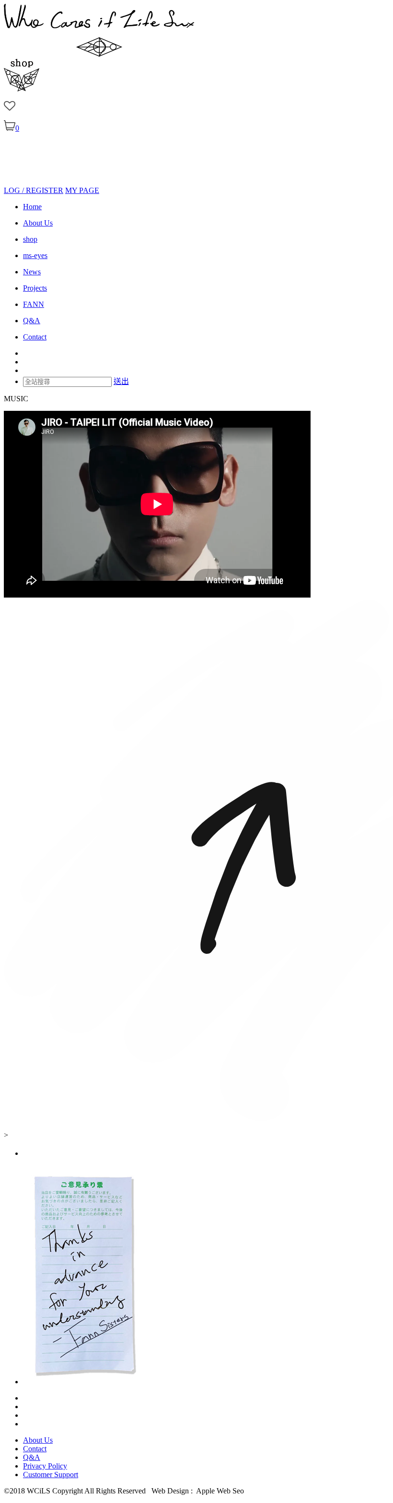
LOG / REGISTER (33, 190)
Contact (34, 337)
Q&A (31, 320)
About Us (38, 223)
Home (32, 207)
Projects (35, 288)
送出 (121, 381)
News (32, 272)
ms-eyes (35, 255)
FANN (33, 304)
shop (30, 239)
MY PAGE (82, 190)
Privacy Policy (45, 1466)
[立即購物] (21, 89)
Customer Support (50, 1474)
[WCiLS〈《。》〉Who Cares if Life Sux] (99, 54)
